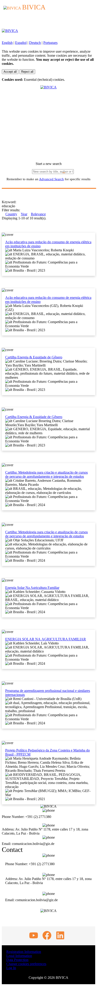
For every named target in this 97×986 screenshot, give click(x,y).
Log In (11, 968)
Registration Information (23, 952)
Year (24, 214)
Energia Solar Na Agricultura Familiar (32, 588)
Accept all (10, 71)
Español (21, 43)
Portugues (50, 43)
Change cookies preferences (26, 964)
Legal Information (19, 956)
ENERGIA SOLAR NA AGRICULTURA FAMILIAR (45, 639)
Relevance (38, 214)
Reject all (27, 71)
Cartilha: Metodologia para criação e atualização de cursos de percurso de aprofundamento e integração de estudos (46, 474)
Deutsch (35, 43)
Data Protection (17, 960)
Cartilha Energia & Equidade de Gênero (33, 357)
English (7, 43)
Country (11, 214)
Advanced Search (51, 179)
